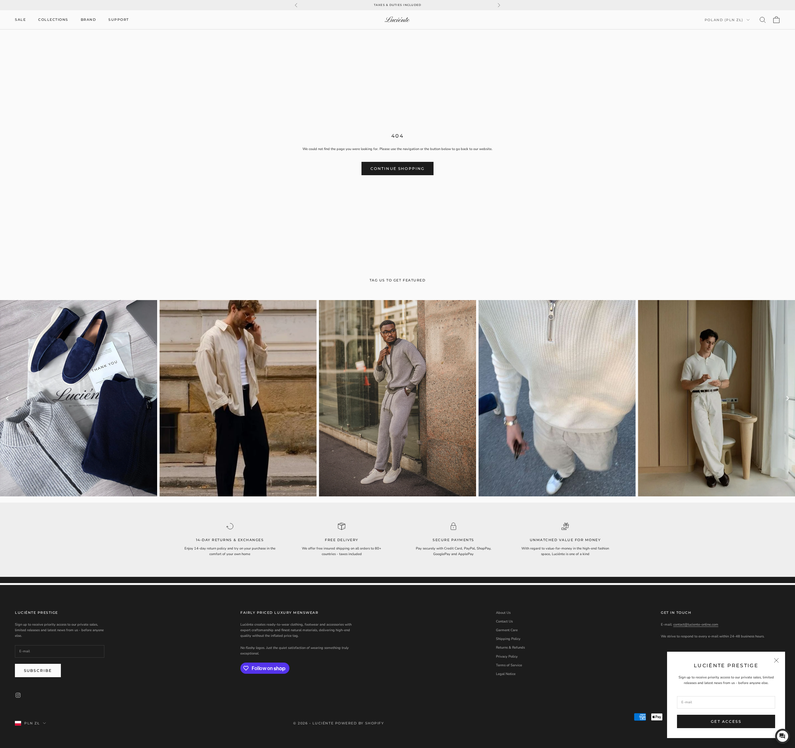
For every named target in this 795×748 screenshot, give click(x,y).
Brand (88, 20)
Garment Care (507, 630)
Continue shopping (397, 168)
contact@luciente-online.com (695, 624)
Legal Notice (506, 674)
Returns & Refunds (510, 647)
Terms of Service (509, 665)
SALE (20, 20)
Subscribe (38, 670)
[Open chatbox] (782, 736)
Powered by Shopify (359, 723)
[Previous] (7, 398)
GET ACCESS (726, 721)
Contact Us (504, 621)
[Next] (787, 398)
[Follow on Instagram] (18, 695)
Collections (53, 20)
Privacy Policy (507, 656)
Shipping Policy (508, 638)
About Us (503, 612)
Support (118, 20)
